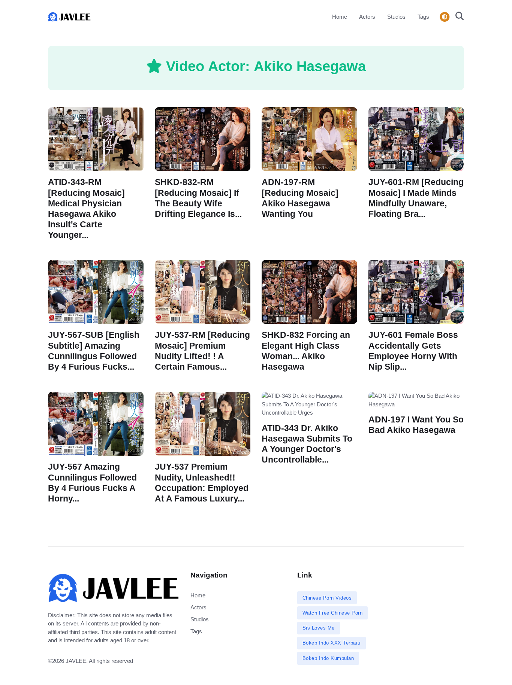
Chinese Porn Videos (327, 598)
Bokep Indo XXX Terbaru (331, 643)
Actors (367, 16)
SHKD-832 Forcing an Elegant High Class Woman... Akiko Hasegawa (306, 350)
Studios (396, 16)
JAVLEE (76, 661)
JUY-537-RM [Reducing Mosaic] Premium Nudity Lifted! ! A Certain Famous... (202, 350)
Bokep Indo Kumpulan (328, 658)
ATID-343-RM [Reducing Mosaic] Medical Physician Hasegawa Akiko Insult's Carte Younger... (86, 209)
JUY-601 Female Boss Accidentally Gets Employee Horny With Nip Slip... (413, 350)
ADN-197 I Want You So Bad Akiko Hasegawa (416, 425)
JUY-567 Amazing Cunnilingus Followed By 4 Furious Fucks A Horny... (92, 482)
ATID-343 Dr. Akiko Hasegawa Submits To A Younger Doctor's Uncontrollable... (307, 443)
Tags (423, 16)
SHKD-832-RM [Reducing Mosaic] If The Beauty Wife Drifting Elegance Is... (198, 198)
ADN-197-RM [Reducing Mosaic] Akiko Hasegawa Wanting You (300, 198)
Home (339, 16)
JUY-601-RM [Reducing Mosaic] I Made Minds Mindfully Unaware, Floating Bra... (416, 198)
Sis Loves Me (318, 628)
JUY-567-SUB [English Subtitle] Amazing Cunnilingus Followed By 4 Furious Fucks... (93, 350)
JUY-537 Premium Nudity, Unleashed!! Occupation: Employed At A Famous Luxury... (202, 482)
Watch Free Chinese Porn (332, 613)
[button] (457, 16)
